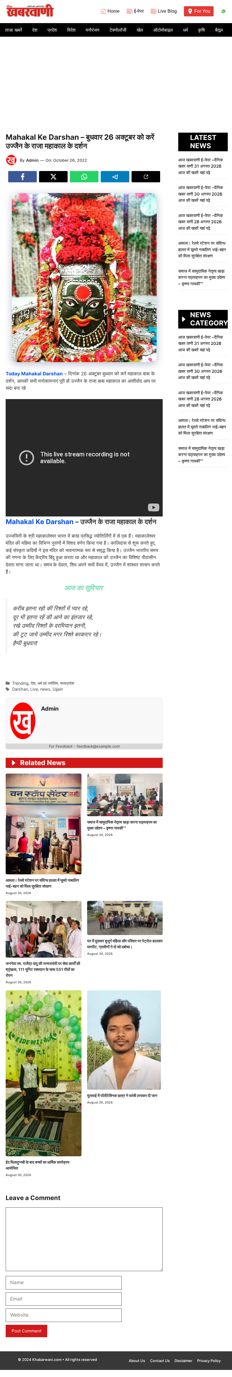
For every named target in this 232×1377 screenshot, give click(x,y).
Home (114, 11)
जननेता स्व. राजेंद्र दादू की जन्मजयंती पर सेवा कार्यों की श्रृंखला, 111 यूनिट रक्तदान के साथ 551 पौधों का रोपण (43, 969)
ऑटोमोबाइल (163, 30)
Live (34, 689)
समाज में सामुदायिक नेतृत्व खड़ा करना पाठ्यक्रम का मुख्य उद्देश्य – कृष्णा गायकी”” (201, 277)
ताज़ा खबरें (13, 30)
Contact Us (160, 1360)
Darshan (20, 689)
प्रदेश (52, 30)
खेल (140, 30)
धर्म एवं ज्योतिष (48, 683)
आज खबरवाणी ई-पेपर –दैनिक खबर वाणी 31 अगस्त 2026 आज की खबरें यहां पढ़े (200, 166)
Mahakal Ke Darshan (40, 522)
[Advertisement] (116, 79)
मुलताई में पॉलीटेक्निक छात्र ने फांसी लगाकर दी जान (122, 1095)
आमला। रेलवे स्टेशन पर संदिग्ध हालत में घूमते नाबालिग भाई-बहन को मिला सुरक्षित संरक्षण (202, 249)
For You (202, 11)
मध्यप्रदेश (67, 683)
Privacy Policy (209, 1360)
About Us (137, 1360)
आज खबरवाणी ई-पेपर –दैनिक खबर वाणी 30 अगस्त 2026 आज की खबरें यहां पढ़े (200, 194)
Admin (32, 160)
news (45, 689)
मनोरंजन (92, 30)
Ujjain (58, 689)
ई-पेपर (139, 11)
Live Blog (167, 11)
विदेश (71, 30)
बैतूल (219, 30)
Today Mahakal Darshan (34, 373)
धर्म (185, 30)
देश (34, 30)
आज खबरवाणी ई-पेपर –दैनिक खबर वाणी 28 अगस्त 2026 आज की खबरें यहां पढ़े (200, 222)
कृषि (201, 30)
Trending (20, 683)
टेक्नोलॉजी (117, 30)
